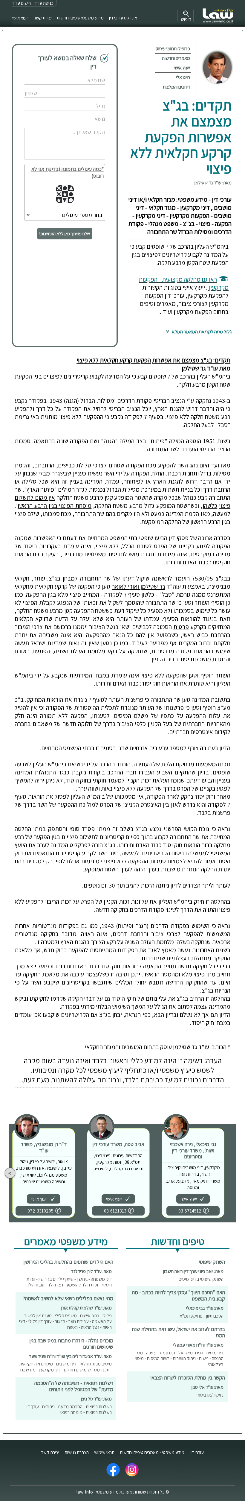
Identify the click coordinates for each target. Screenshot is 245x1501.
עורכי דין (197, 1452)
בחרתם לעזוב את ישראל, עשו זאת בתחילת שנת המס (178, 1332)
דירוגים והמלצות (176, 87)
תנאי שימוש (104, 1452)
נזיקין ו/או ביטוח (210, 1395)
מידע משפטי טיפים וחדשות (80, 18)
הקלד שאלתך (81, 125)
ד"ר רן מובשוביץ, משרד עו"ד (44, 1147)
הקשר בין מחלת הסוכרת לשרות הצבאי (187, 1377)
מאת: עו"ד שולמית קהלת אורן (86, 1308)
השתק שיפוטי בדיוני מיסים (201, 1279)
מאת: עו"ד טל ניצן (96, 1399)
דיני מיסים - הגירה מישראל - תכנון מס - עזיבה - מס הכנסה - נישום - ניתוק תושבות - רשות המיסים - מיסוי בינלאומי (179, 1359)
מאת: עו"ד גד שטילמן (213, 183)
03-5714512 (189, 1211)
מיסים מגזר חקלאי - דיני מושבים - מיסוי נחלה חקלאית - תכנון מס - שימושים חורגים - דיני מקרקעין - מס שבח (65, 1367)
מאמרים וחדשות (176, 58)
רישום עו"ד (21, 3)
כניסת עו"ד (43, 3)
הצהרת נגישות (77, 1452)
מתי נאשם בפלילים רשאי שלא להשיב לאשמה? (68, 1298)
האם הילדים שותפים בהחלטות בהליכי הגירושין (68, 1261)
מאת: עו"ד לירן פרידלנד (91, 1271)
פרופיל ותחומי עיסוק (173, 48)
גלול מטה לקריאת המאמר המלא (201, 331)
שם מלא (84, 74)
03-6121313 (115, 1211)
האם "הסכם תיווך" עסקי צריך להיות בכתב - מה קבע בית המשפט (178, 1295)
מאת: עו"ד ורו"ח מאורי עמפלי (198, 1345)
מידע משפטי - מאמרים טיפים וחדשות (152, 1452)
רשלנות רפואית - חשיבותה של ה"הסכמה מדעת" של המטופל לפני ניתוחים (73, 1386)
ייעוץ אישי (20, 18)
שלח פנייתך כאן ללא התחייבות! (64, 233)
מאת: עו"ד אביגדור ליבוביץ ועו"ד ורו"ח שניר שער (70, 1356)
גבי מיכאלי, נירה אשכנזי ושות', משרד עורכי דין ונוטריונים (193, 1150)
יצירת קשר (43, 18)
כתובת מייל (82, 100)
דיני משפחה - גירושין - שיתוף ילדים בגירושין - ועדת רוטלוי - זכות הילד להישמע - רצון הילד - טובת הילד (69, 1282)
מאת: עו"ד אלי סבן (207, 1387)
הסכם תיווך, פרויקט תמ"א (201, 1316)
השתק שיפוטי (212, 1261)
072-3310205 (40, 1211)
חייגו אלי (183, 77)
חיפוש (186, 19)
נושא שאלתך (81, 112)
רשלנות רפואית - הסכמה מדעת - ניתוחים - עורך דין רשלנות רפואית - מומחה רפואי (69, 1409)
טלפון (86, 87)
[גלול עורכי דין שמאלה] (10, 1173)
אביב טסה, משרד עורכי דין (118, 1144)
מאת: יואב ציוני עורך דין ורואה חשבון (193, 1271)
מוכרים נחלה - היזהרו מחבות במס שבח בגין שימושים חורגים (71, 1343)
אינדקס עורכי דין (123, 18)
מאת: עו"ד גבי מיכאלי (204, 1308)
